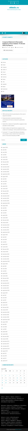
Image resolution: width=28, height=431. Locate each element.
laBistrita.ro (19, 420)
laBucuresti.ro (10, 405)
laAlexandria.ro (15, 418)
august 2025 (5, 176)
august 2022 (5, 263)
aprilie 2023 (5, 244)
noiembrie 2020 (6, 314)
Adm (13, 47)
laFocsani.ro (17, 408)
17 (2, 380)
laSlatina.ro (7, 423)
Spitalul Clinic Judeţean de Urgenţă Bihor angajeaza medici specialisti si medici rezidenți (15, 124)
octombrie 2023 (6, 229)
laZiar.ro (10, 398)
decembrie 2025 (6, 166)
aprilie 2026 (5, 157)
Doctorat (4, 74)
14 (17, 378)
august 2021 (5, 292)
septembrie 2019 (6, 348)
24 (2, 382)
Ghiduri (4, 79)
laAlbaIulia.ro (8, 418)
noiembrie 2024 (6, 198)
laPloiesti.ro (13, 407)
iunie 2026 (5, 152)
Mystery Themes (18, 429)
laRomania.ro (4, 405)
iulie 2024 (4, 208)
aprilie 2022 (5, 273)
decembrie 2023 (6, 225)
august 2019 (5, 351)
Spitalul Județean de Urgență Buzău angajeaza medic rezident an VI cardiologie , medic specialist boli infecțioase (15, 129)
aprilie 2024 (5, 215)
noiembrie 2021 (6, 285)
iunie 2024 (5, 210)
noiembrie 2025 (6, 169)
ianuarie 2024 (5, 222)
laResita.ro (13, 422)
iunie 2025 (5, 181)
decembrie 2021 (6, 283)
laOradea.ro (3, 412)
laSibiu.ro (3, 423)
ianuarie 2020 (5, 338)
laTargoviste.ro (19, 423)
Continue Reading (8, 50)
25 (5, 382)
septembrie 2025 (6, 174)
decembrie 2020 (6, 312)
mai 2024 (4, 212)
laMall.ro (6, 398)
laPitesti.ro (9, 412)
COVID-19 (5, 69)
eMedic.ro (14, 7)
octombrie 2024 (6, 200)
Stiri (3, 91)
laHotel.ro (17, 396)
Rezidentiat (5, 89)
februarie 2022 (6, 278)
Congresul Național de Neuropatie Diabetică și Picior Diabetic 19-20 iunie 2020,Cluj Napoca (13, 43)
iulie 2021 (4, 295)
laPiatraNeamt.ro (4, 401)
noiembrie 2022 (6, 256)
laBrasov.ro (3, 417)
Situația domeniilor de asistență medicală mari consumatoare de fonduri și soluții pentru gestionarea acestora (14, 120)
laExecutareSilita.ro (10, 400)
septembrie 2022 (6, 261)
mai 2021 (4, 300)
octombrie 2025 (6, 171)
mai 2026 (4, 154)
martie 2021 (5, 304)
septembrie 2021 (6, 290)
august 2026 (5, 147)
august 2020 (5, 321)
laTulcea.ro (16, 425)
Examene (4, 76)
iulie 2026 (4, 149)
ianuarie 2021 (5, 309)
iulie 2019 (4, 353)
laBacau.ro (7, 420)
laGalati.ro (9, 407)
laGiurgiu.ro (23, 408)
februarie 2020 (6, 336)
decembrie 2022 (6, 254)
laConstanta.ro (23, 405)
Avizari (4, 64)
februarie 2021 (6, 307)
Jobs (4, 81)
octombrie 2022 (6, 258)
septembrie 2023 (6, 232)
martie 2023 (5, 246)
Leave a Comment (19, 47)
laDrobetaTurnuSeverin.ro (15, 413)
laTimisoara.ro (20, 407)
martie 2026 (5, 159)
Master (4, 86)
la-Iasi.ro (8, 417)
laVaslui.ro (3, 418)
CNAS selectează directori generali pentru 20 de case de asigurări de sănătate (14, 115)
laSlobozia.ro (12, 423)
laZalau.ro (21, 425)
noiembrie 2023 (6, 227)
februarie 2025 (6, 191)
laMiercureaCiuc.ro (5, 410)
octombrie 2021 (6, 288)
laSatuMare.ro (19, 422)
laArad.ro (3, 420)
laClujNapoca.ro (16, 405)
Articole (4, 62)
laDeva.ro (13, 408)
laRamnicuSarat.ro (15, 412)
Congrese (5, 67)
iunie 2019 (5, 355)
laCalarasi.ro (8, 408)
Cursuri (4, 72)
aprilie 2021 (5, 302)
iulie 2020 (4, 324)
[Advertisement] (14, 23)
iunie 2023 (5, 239)
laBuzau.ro (3, 408)
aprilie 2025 (5, 186)
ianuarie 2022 (5, 280)
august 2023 (5, 234)
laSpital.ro (13, 396)
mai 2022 (4, 271)
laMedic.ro (8, 396)
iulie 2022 (4, 266)
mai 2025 (4, 183)
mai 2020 (4, 329)
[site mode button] (23, 33)
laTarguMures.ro (10, 425)
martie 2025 (5, 188)
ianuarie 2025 (5, 193)
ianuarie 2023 (5, 251)
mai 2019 (4, 358)
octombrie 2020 (6, 317)
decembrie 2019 (6, 341)
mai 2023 (4, 242)
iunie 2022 (5, 268)
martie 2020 (5, 334)
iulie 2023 (4, 237)
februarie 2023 (6, 249)
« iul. (2, 388)
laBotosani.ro (4, 422)
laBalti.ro (21, 400)
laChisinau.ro (17, 400)
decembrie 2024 (6, 195)
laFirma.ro (14, 398)
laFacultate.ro (19, 398)
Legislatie (4, 84)
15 (20, 378)
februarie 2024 (6, 220)
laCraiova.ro (3, 407)
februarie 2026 (6, 161)
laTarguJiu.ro (4, 425)
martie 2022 (5, 275)
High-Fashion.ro (11, 401)
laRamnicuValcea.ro (5, 413)
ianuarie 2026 (5, 164)
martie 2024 (5, 217)
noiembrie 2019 (6, 343)
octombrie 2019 (6, 346)
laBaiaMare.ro (13, 420)
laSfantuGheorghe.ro (14, 417)
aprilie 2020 (5, 331)
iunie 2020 (5, 326)
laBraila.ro (9, 422)
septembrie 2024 (6, 203)
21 (17, 380)
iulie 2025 (4, 178)
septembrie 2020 (6, 319)
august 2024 (5, 205)
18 (5, 380)
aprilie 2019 (5, 360)
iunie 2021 (5, 297)
